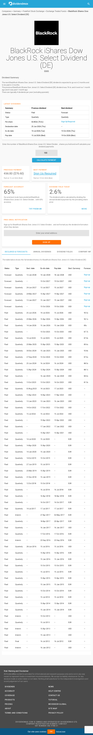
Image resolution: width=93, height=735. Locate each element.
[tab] (16, 252)
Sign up (87, 275)
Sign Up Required (68, 122)
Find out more (60, 731)
